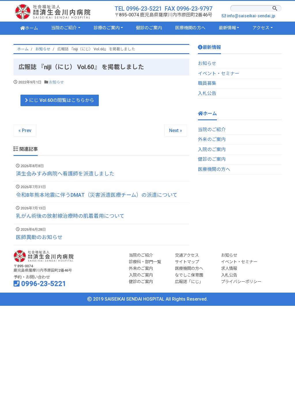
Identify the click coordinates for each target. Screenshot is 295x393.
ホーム (31, 28)
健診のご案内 (149, 27)
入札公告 (207, 93)
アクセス (260, 27)
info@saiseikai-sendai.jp (252, 16)
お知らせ (56, 82)
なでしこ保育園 (189, 275)
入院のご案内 (212, 149)
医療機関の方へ (190, 27)
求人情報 (229, 268)
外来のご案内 (212, 139)
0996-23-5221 (43, 284)
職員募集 (207, 83)
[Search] (275, 9)
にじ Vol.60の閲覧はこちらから (61, 100)
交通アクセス (187, 255)
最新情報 (227, 27)
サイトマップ (187, 262)
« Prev (24, 130)
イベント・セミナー (218, 73)
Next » (175, 130)
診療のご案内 (107, 27)
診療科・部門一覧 (145, 262)
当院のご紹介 (64, 27)
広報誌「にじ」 (189, 281)
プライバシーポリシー (241, 281)
